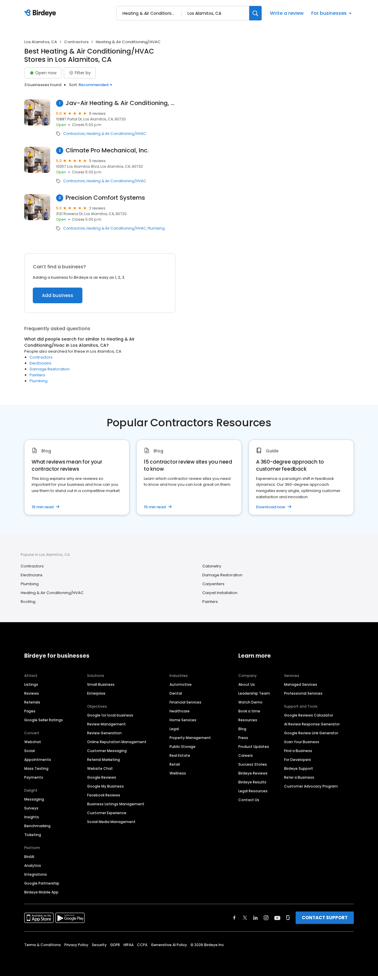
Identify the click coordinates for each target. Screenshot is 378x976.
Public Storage (182, 746)
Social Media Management (111, 821)
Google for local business (110, 715)
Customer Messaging (107, 750)
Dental (176, 693)
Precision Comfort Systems (105, 197)
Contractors (76, 42)
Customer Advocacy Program (311, 786)
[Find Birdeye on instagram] (266, 918)
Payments (33, 777)
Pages (29, 711)
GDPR (115, 944)
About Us (246, 684)
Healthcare (180, 711)
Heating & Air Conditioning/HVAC (116, 133)
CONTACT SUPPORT (325, 917)
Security (99, 944)
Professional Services (303, 693)
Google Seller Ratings (43, 719)
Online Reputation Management (116, 741)
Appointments (37, 759)
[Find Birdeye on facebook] (234, 918)
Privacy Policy (76, 944)
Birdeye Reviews (253, 773)
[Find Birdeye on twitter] (245, 918)
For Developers (297, 759)
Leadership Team (254, 693)
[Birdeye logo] (41, 13)
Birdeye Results (252, 782)
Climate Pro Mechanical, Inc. (107, 150)
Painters (37, 375)
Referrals (32, 702)
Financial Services (185, 702)
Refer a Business (299, 777)
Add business (57, 295)
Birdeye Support (298, 768)
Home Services (183, 719)
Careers (245, 755)
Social (29, 750)
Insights (31, 816)
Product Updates (253, 746)
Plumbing (156, 228)
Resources (247, 719)
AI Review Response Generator (312, 724)
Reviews (31, 693)
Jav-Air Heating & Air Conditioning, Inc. (121, 103)
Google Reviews (101, 777)
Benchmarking (37, 825)
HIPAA (128, 944)
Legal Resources (253, 790)
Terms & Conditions (42, 944)
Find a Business (298, 750)
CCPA (142, 944)
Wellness (178, 773)
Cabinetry (211, 566)
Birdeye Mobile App (41, 892)
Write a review (287, 13)
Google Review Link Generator (311, 732)
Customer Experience (106, 812)
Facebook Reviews (103, 795)
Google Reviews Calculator (308, 715)
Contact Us (248, 799)
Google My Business (105, 786)
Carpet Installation (219, 593)
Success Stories (252, 764)
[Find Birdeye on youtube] (277, 918)
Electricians (40, 363)
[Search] (255, 13)
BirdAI (29, 856)
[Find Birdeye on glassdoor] (288, 918)
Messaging (34, 799)
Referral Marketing (103, 759)
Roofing (28, 601)
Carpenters (213, 584)
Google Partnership (41, 883)
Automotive (181, 684)
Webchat (32, 741)
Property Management (190, 737)
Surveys (31, 808)
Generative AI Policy (169, 944)
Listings (31, 684)
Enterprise (96, 693)
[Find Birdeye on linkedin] (255, 918)
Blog (242, 728)
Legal (174, 728)
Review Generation (104, 732)
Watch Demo (250, 702)
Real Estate (180, 755)
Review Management (106, 724)
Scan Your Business (301, 741)
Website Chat (100, 768)
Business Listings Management (115, 803)
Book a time (249, 711)
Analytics (32, 865)
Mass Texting (36, 768)
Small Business (101, 684)
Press (243, 737)
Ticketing (32, 834)
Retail (175, 764)
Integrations (35, 874)
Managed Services (300, 684)
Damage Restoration (50, 369)
